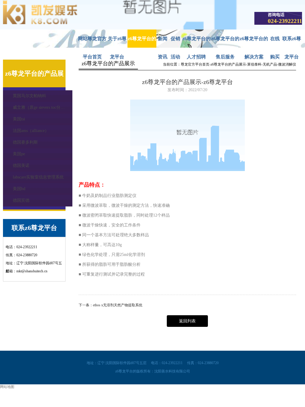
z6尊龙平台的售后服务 (225, 42)
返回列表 (187, 321)
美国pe (19, 154)
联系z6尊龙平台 (291, 42)
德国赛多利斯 (25, 142)
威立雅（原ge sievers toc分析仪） (42, 107)
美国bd (19, 189)
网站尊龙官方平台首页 (92, 42)
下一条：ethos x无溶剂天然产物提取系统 (110, 305)
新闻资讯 (162, 42)
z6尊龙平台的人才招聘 (196, 42)
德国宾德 (21, 200)
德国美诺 (21, 165)
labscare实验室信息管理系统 (38, 177)
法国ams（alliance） (31, 130)
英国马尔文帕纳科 (29, 96)
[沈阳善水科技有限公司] (40, 23)
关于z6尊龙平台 (117, 42)
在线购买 (275, 42)
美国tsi (19, 119)
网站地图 (7, 387)
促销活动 (175, 42)
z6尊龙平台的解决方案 (254, 42)
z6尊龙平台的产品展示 (142, 42)
